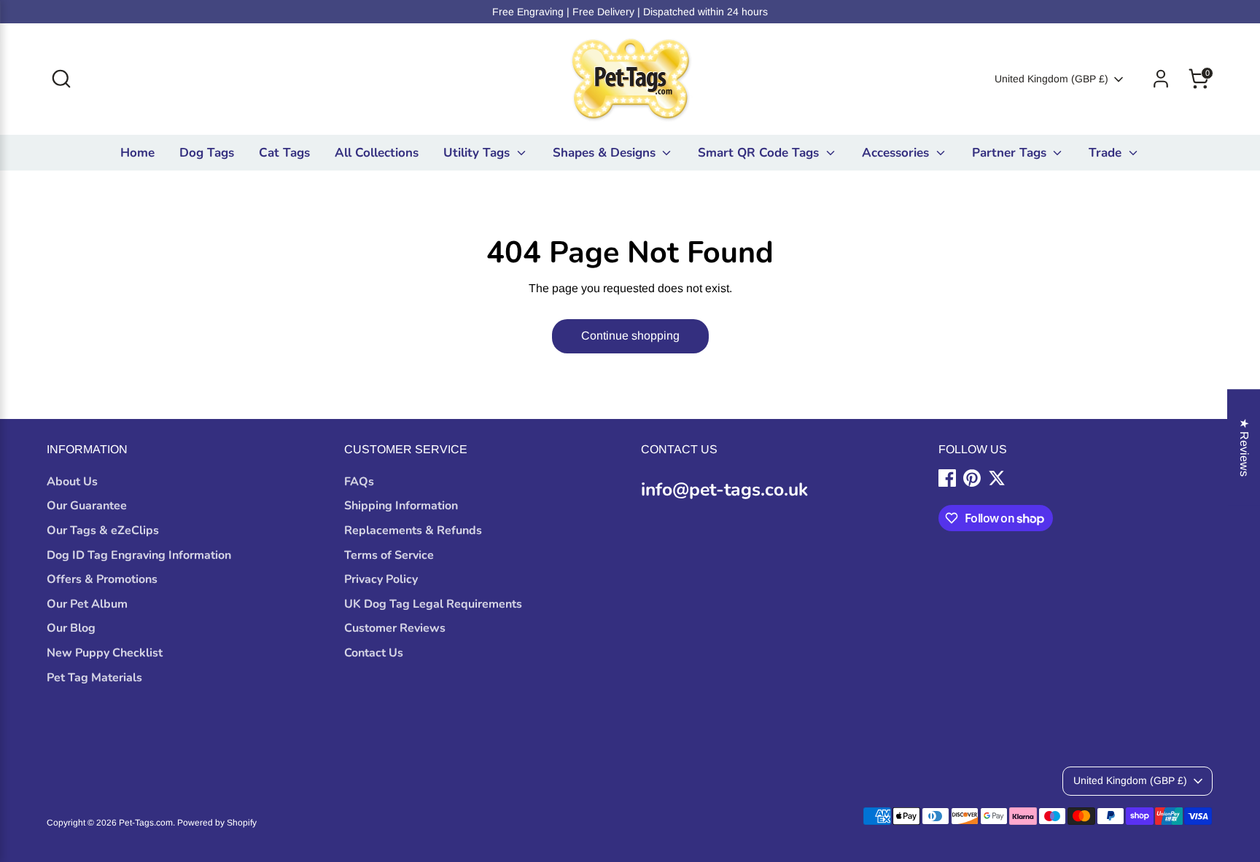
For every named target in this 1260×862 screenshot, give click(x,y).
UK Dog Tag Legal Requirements (433, 604)
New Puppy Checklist (105, 653)
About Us (72, 482)
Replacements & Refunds (413, 530)
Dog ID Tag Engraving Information (139, 555)
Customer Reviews (395, 628)
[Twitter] (997, 478)
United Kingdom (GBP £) (1051, 79)
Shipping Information (401, 506)
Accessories (897, 152)
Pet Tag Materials (94, 678)
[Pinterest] (972, 478)
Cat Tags (284, 152)
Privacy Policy (381, 579)
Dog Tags (206, 152)
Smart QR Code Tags (760, 152)
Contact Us (373, 653)
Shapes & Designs (606, 152)
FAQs (359, 482)
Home (137, 152)
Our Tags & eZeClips (103, 530)
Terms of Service (389, 555)
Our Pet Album (87, 604)
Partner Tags (1011, 152)
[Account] (1160, 78)
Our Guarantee (87, 506)
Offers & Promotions (102, 579)
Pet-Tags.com (146, 823)
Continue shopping (630, 335)
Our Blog (71, 628)
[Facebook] (947, 478)
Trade (1107, 152)
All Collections (377, 152)
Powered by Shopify (217, 823)
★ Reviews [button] (1244, 447)
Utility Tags (478, 152)
